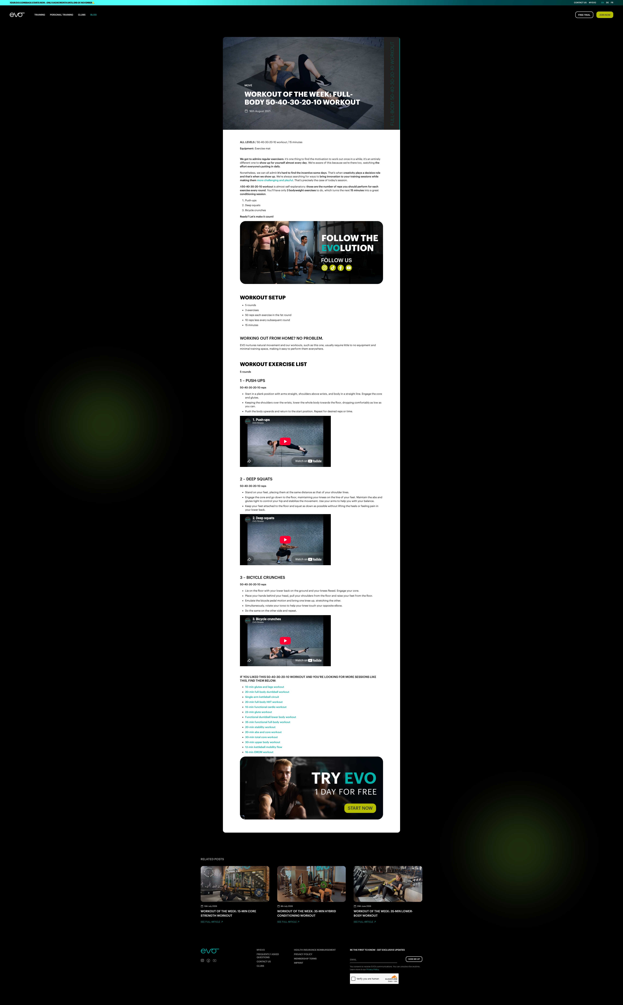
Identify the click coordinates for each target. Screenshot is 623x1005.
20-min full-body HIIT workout (264, 702)
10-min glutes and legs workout (264, 686)
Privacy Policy (303, 954)
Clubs (82, 14)
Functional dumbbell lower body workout (270, 717)
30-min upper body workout (262, 742)
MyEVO (261, 949)
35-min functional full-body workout (267, 722)
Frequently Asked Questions (268, 956)
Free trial (584, 14)
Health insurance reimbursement (315, 949)
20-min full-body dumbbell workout (267, 691)
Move (248, 85)
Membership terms (305, 958)
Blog (93, 14)
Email (353, 959)
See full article (210, 921)
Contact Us (580, 2)
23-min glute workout (258, 712)
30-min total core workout (261, 737)
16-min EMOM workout (259, 752)
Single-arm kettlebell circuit (262, 696)
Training (39, 14)
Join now (604, 14)
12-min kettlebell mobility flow (263, 747)
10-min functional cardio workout (266, 707)
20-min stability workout (260, 727)
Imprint (298, 962)
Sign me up (414, 959)
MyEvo (592, 2)
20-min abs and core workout (263, 732)
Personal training (61, 14)
